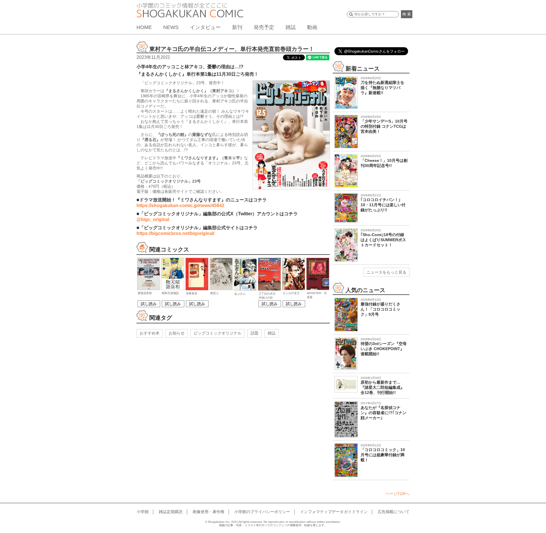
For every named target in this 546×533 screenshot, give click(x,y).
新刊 (237, 27)
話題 (254, 333)
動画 (312, 27)
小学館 (143, 511)
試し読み (149, 303)
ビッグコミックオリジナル (217, 333)
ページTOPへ (397, 493)
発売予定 (264, 27)
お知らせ (177, 333)
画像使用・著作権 (208, 511)
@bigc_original (152, 219)
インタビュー (205, 27)
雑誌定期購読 (171, 511)
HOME (144, 27)
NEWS (171, 27)
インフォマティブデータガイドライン (334, 511)
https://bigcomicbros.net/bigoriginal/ (175, 233)
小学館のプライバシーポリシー (262, 511)
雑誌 (291, 27)
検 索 (406, 14)
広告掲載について (394, 511)
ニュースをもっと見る (386, 272)
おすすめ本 (150, 333)
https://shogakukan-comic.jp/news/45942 (180, 205)
